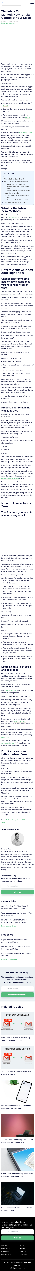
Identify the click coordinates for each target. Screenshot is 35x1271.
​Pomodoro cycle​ (19, 721)
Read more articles (8, 926)
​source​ (5, 105)
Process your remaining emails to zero (18, 190)
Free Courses (6, 1255)
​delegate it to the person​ (10, 478)
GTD (23, 820)
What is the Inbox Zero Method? (14, 179)
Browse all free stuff (9, 959)
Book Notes (5, 1248)
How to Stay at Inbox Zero (12, 193)
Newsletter (5, 1252)
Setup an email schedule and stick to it (18, 200)
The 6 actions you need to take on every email (18, 196)
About (22, 1245)
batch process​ (11, 690)
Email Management (8, 23)
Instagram (23, 1255)
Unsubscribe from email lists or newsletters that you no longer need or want (18, 186)
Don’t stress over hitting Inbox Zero (15, 202)
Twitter (22, 1248)
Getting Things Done (13, 820)
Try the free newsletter (17, 995)
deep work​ (5, 737)
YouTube (23, 1252)
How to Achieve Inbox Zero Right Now (16, 181)
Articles (4, 1245)
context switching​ (7, 743)
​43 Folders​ (13, 217)
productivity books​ (25, 133)
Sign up (17, 892)
